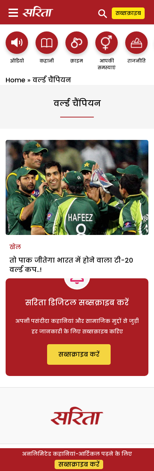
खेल (15, 247)
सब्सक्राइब (128, 13)
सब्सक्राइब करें (78, 354)
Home (15, 80)
